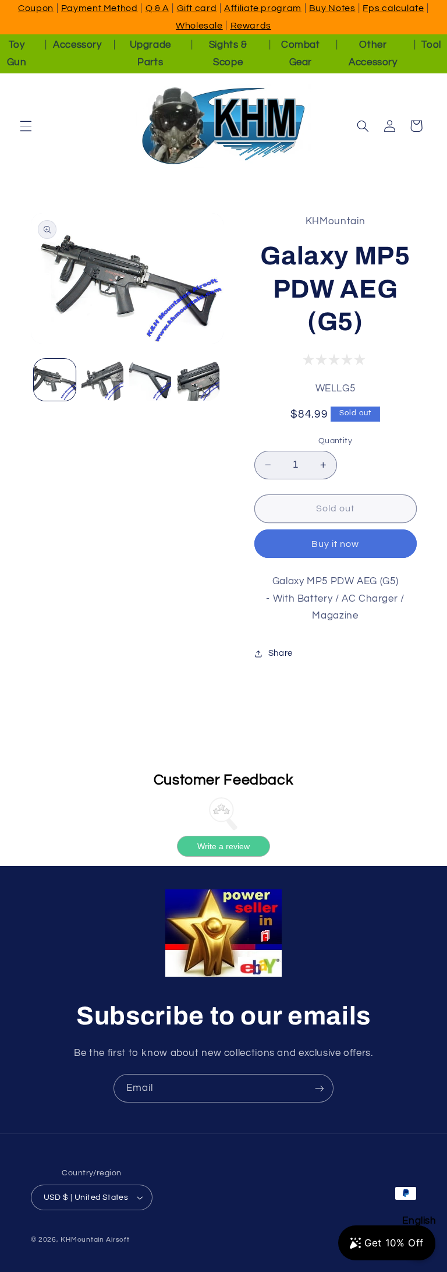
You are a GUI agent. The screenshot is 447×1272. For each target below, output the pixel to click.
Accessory (77, 45)
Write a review (223, 846)
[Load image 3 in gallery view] (150, 380)
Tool (431, 45)
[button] (25, 125)
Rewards (250, 25)
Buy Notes (332, 8)
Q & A (157, 8)
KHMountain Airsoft (95, 1239)
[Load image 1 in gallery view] (55, 380)
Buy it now (335, 544)
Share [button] (280, 653)
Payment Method (99, 8)
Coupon (36, 8)
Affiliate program (262, 8)
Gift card (197, 8)
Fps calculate (393, 8)
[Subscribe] (319, 1088)
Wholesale (199, 25)
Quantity (335, 441)
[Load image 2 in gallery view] (102, 380)
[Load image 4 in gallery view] (198, 380)
